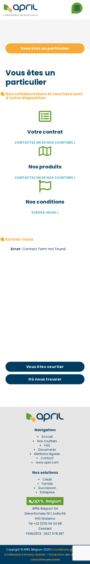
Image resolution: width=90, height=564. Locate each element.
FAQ (47, 445)
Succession (47, 488)
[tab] (45, 48)
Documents (47, 449)
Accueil (47, 436)
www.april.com (47, 462)
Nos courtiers (47, 441)
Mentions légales (47, 454)
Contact (47, 458)
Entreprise (47, 492)
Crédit (47, 479)
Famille (47, 484)
